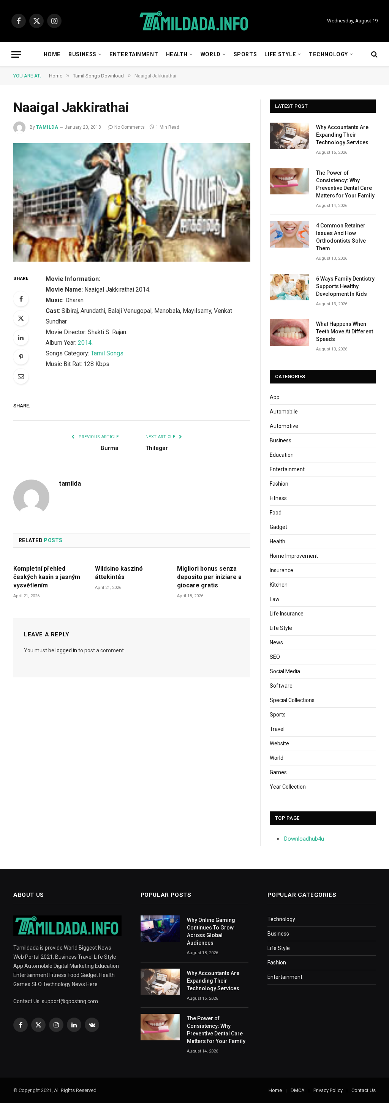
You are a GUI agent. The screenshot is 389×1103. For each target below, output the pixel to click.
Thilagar (156, 448)
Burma (110, 448)
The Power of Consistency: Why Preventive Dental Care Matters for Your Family (345, 184)
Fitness (278, 498)
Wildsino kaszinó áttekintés (119, 573)
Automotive (284, 426)
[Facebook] (20, 298)
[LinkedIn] (20, 337)
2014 (85, 342)
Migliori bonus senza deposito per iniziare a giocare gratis (209, 577)
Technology (328, 54)
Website (279, 743)
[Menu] (16, 54)
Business (82, 54)
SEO (275, 657)
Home (52, 54)
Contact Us (363, 1090)
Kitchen (279, 585)
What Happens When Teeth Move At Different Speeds (344, 331)
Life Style (280, 54)
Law (275, 599)
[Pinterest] (20, 357)
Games (278, 772)
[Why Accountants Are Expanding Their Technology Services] (289, 136)
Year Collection (288, 787)
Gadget (278, 527)
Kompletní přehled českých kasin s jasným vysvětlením (46, 577)
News (276, 642)
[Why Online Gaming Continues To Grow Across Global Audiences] (160, 928)
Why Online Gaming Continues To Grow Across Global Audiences (211, 931)
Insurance (281, 570)
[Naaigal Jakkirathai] (131, 202)
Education (282, 455)
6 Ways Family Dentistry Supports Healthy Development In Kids (345, 286)
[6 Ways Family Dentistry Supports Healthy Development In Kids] (289, 287)
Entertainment (133, 54)
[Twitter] (20, 318)
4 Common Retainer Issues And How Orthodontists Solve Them (341, 236)
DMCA (298, 1090)
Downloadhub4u (304, 838)
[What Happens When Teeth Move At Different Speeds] (289, 332)
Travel (277, 729)
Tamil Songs (107, 353)
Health (177, 54)
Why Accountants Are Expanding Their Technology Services (342, 134)
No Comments (129, 127)
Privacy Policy (328, 1090)
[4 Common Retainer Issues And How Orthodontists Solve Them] (289, 234)
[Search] (374, 54)
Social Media (285, 671)
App (275, 397)
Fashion (279, 484)
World (211, 54)
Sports (245, 54)
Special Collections (292, 700)
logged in (66, 650)
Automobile (284, 412)
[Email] (20, 376)
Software (281, 686)
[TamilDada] (194, 21)
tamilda (47, 127)
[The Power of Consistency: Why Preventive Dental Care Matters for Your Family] (289, 181)
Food (275, 513)
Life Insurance (287, 614)
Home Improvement (294, 556)
